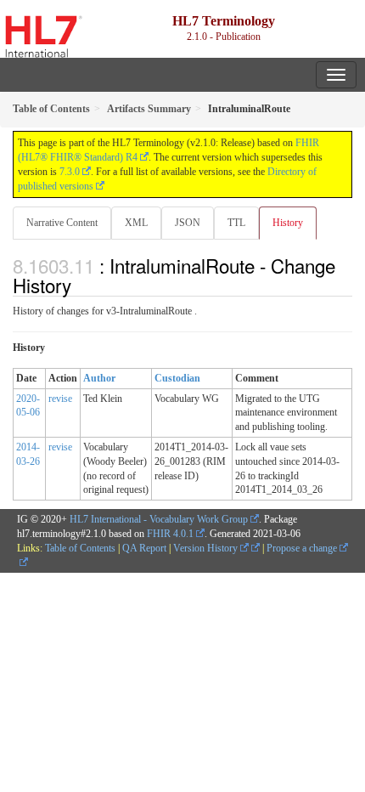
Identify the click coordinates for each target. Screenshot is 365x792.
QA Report (144, 548)
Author (99, 378)
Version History (206, 548)
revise (60, 398)
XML (136, 223)
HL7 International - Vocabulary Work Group (159, 519)
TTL (236, 223)
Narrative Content (62, 223)
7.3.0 (69, 172)
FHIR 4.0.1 (170, 534)
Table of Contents (80, 548)
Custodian (177, 378)
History (287, 223)
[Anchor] (80, 284)
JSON (187, 223)
